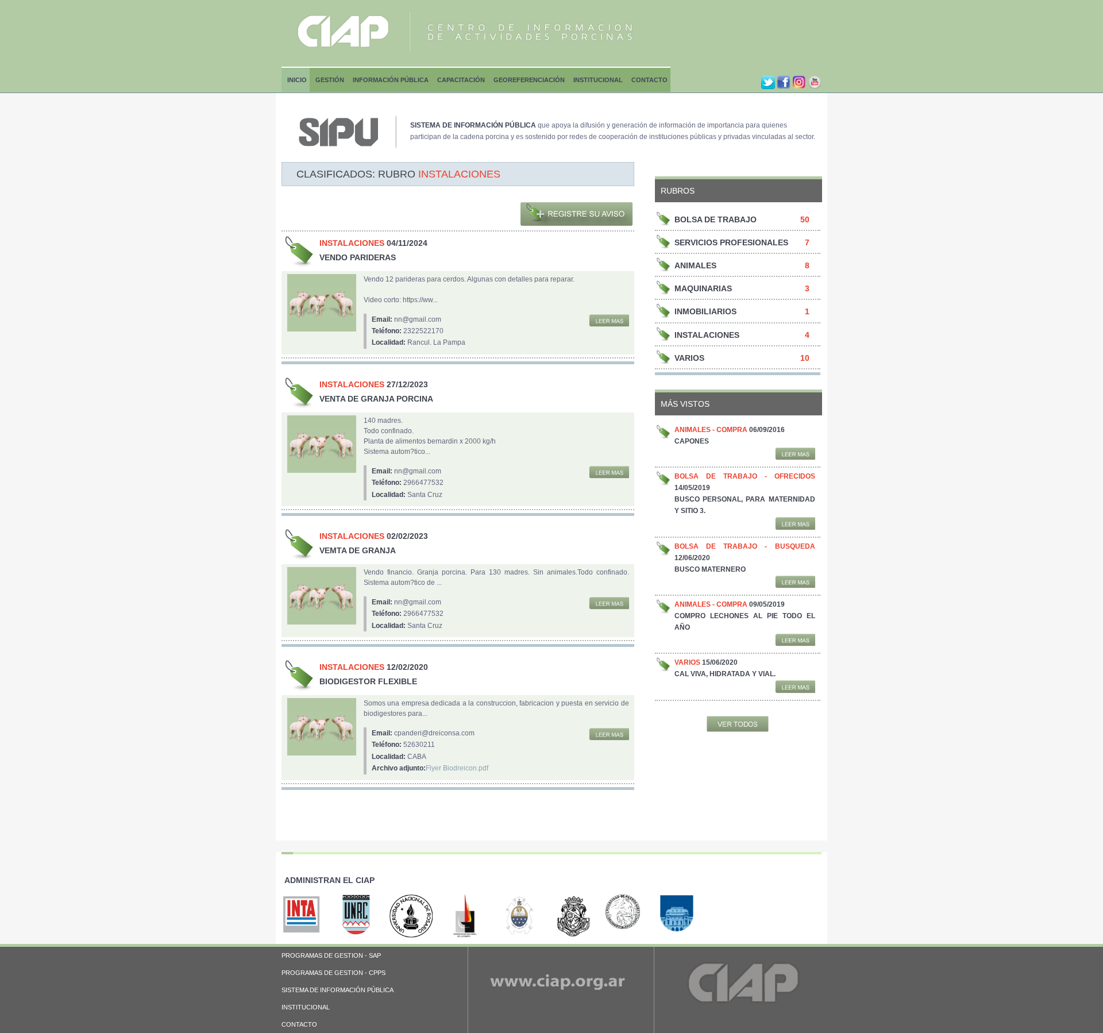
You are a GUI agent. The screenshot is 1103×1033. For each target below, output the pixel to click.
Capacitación (461, 79)
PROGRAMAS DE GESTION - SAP (331, 955)
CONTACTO (299, 1024)
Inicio (297, 79)
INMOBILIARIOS (705, 311)
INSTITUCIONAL (305, 1007)
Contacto (649, 79)
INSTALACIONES (706, 335)
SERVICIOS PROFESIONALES (731, 242)
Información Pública (391, 79)
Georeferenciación (529, 79)
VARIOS (689, 358)
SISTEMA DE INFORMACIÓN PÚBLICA (337, 989)
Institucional (598, 79)
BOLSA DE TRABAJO (715, 219)
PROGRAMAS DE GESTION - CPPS (333, 972)
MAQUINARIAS (703, 288)
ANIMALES (695, 265)
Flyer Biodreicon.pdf (457, 768)
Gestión (329, 79)
